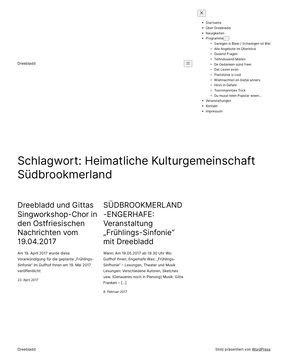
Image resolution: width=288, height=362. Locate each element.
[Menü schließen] (201, 13)
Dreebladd (26, 63)
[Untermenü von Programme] (226, 38)
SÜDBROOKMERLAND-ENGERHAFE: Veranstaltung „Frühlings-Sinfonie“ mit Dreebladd (142, 223)
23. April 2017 (27, 280)
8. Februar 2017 (115, 292)
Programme (214, 38)
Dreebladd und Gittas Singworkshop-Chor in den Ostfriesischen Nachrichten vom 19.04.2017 (57, 223)
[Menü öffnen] (188, 63)
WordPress (261, 349)
